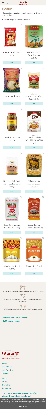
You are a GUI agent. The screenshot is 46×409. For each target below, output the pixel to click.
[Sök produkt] (7, 3)
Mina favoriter (7, 370)
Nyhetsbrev (6, 385)
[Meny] (3, 2)
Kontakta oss (7, 367)
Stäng (25, 406)
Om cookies (6, 388)
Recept (4, 379)
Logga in (5, 373)
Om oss (4, 382)
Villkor (4, 364)
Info (11, 62)
